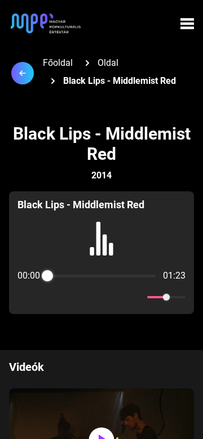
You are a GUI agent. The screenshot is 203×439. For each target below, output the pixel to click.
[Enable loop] (24, 297)
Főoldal (58, 62)
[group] (101, 252)
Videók (26, 367)
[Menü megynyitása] (187, 23)
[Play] (101, 297)
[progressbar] (101, 275)
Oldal (108, 62)
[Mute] (136, 297)
